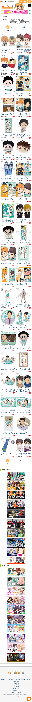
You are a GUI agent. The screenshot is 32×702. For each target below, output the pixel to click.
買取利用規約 (16, 690)
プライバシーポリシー (16, 692)
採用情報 (16, 684)
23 (24, 27)
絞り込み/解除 (13, 22)
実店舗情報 (16, 682)
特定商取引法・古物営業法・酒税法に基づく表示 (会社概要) (16, 680)
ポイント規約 (16, 688)
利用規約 (16, 686)
